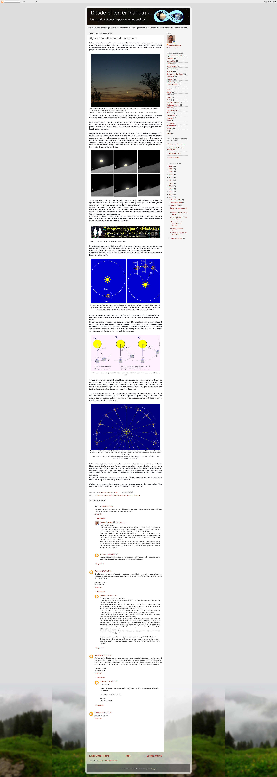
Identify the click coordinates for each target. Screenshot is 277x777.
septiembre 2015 (177, 238)
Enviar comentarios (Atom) (108, 760)
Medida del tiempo (173, 105)
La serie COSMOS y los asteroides (178, 218)
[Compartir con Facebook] (129, 492)
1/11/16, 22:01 (112, 595)
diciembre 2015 (176, 200)
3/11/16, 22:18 (106, 713)
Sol (168, 131)
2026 (171, 166)
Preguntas (170, 123)
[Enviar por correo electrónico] (123, 492)
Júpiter (169, 92)
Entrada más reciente (99, 756)
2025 (171, 169)
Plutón (169, 120)
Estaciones (170, 76)
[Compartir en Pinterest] (131, 492)
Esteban (103, 595)
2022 (171, 177)
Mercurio (130, 495)
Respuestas (101, 518)
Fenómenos (171, 87)
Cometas (170, 63)
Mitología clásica (172, 110)
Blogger (153, 769)
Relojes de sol (171, 126)
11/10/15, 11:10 (121, 522)
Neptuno (169, 113)
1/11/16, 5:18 (106, 571)
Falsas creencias (172, 84)
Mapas (169, 97)
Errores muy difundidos (175, 74)
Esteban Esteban (106, 522)
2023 (171, 174)
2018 (171, 189)
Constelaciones (172, 66)
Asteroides (170, 58)
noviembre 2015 (176, 202)
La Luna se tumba (173, 157)
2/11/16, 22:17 (113, 681)
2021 (171, 180)
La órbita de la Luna (173, 153)
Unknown (103, 554)
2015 (171, 197)
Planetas (137, 495)
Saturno (169, 128)
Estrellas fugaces (172, 82)
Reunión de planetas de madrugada (178, 233)
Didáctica (170, 71)
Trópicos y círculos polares (176, 144)
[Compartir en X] (127, 492)
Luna (168, 95)
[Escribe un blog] (125, 492)
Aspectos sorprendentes (105, 495)
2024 (171, 172)
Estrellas (169, 79)
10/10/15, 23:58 (107, 506)
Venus (169, 133)
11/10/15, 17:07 (113, 554)
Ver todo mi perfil (172, 48)
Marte (169, 100)
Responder (98, 514)
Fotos (169, 89)
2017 (171, 191)
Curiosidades (171, 69)
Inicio (128, 756)
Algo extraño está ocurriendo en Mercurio (176, 223)
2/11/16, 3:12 (106, 655)
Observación (171, 115)
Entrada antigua (154, 756)
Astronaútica (171, 61)
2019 (171, 186)
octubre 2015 (175, 205)
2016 (171, 194)
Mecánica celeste (120, 495)
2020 (171, 183)
